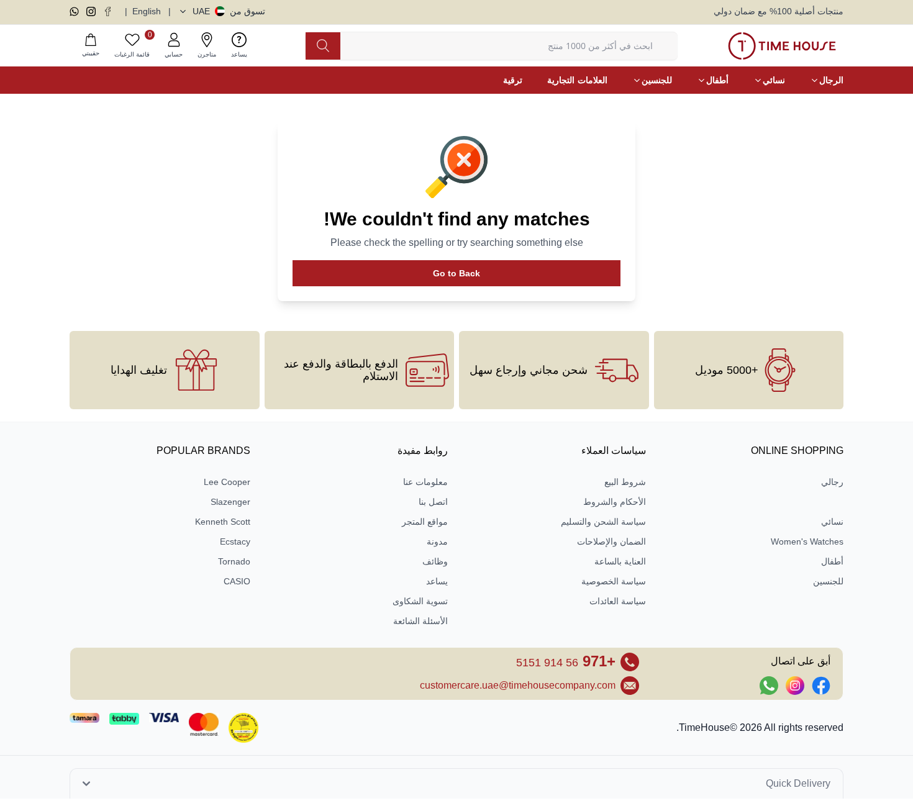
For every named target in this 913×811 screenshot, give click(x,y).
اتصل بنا (433, 502)
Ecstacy (235, 541)
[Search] (323, 46)
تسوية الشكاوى (420, 601)
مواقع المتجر (425, 522)
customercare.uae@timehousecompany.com (517, 685)
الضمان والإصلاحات (611, 541)
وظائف (435, 561)
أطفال (832, 561)
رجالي (832, 482)
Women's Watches (807, 541)
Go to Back (456, 273)
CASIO (237, 581)
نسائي (832, 522)
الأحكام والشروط (614, 502)
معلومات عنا (425, 482)
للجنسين (828, 581)
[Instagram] (91, 11)
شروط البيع (625, 482)
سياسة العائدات (617, 601)
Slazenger (230, 502)
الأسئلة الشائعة (420, 621)
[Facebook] (107, 11)
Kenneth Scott (222, 522)
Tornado (234, 561)
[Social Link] (821, 685)
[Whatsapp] (74, 11)
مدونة (437, 541)
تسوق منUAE (229, 11)
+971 (565, 661)
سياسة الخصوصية (613, 581)
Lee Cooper (227, 482)
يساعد (437, 581)
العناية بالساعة (620, 561)
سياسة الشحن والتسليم (603, 522)
